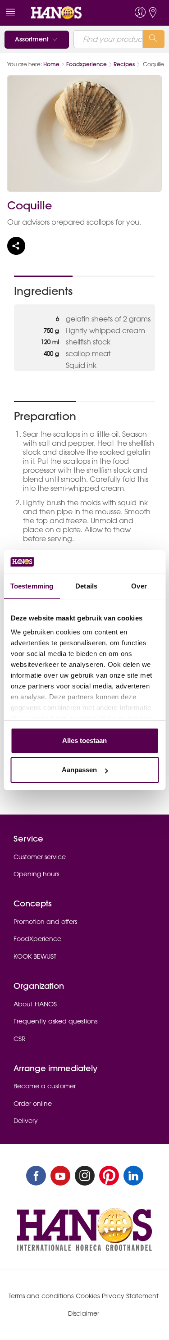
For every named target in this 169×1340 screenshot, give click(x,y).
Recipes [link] (124, 64)
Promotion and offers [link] (45, 921)
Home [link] (51, 64)
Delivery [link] (26, 1120)
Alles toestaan (84, 740)
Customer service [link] (40, 856)
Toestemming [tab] (31, 586)
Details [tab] (86, 586)
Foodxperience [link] (86, 64)
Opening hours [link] (36, 873)
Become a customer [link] (45, 1086)
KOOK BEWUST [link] (35, 956)
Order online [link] (33, 1103)
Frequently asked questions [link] (55, 1021)
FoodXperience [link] (37, 938)
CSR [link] (20, 1038)
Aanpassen (79, 770)
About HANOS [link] (35, 1004)
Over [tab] (138, 586)
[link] (68, 13)
